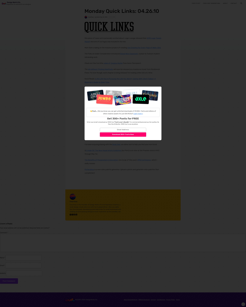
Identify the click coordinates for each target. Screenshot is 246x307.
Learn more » (138, 114)
